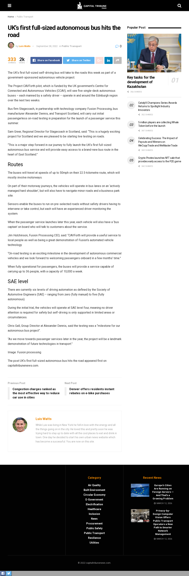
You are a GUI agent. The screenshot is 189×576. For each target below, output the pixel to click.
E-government (94, 499)
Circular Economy (94, 494)
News (94, 518)
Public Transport (25, 16)
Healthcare (94, 509)
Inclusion (94, 513)
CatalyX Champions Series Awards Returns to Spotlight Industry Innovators (157, 106)
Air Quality (94, 485)
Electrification (94, 504)
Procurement (94, 523)
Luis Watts (24, 46)
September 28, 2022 (47, 46)
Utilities (94, 542)
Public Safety (94, 528)
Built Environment (94, 490)
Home (11, 16)
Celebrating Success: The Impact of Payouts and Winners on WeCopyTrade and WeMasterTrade (158, 142)
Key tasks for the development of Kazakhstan (141, 82)
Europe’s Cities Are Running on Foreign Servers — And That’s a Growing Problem (163, 492)
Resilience (94, 537)
